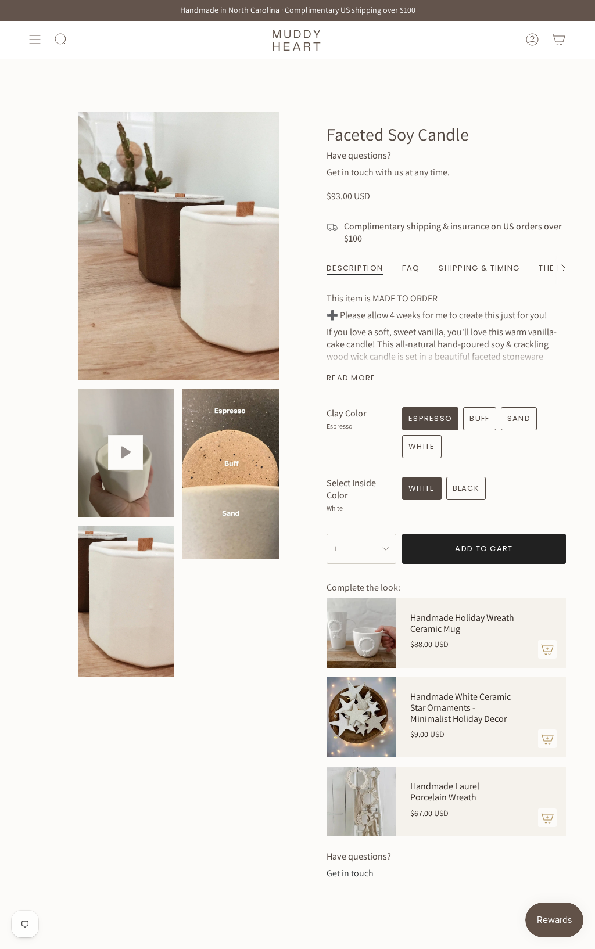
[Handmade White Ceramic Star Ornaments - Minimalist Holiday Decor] (361, 717)
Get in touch (350, 873)
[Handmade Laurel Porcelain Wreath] (361, 801)
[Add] (547, 649)
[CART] (559, 39)
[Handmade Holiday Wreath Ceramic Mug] (361, 633)
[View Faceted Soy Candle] (126, 453)
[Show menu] (34, 39)
